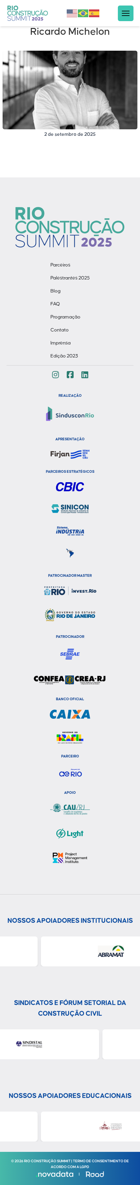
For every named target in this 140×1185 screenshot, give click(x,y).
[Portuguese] (83, 12)
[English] (72, 12)
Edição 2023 (64, 356)
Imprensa (60, 343)
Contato (59, 330)
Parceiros (60, 265)
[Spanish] (94, 12)
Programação (65, 317)
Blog (55, 291)
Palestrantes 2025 (70, 278)
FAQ (55, 304)
